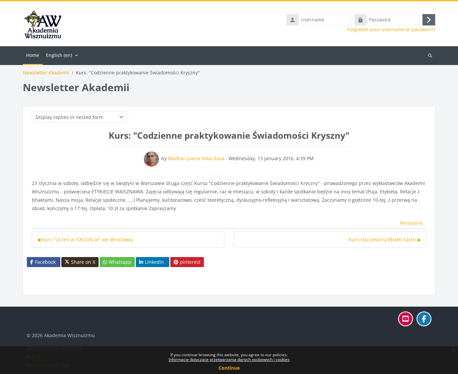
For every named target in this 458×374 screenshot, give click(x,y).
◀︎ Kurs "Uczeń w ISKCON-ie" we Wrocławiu (85, 239)
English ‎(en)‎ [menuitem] (59, 55)
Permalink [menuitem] (411, 223)
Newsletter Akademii (46, 73)
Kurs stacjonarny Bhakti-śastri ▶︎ (385, 239)
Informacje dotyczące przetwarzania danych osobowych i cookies (229, 359)
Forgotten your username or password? (391, 29)
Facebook (45, 262)
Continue (229, 368)
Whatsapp (120, 262)
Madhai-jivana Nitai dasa (196, 158)
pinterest (190, 262)
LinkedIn (154, 262)
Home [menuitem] (32, 55)
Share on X (83, 262)
